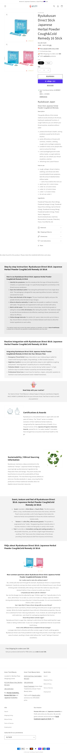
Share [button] (41, 245)
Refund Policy (47, 684)
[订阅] (34, 737)
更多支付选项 (50, 85)
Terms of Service (48, 688)
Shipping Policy (48, 680)
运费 (50, 45)
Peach (48, 63)
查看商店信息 (43, 97)
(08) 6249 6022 (8, 689)
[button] (5, 6)
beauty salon (36, 695)
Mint (41, 63)
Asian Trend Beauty (31, 752)
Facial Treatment (29, 686)
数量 (39, 67)
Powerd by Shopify (39, 752)
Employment (47, 692)
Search (46, 676)
